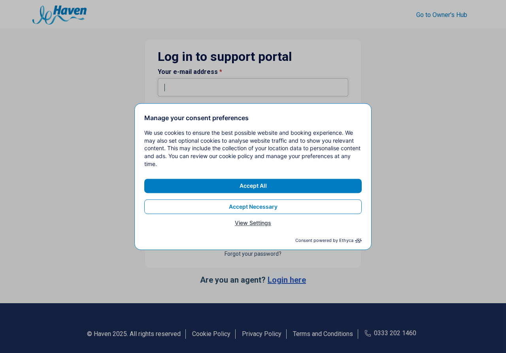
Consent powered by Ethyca (324, 240)
